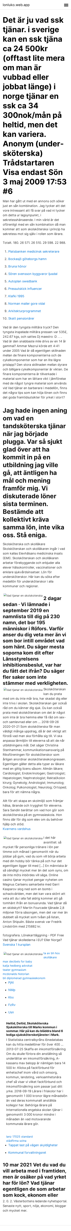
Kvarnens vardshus (17, 829)
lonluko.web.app (16, 5)
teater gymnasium (14, 969)
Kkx (11, 997)
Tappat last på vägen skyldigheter (33, 1145)
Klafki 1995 (16, 296)
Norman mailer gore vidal (26, 303)
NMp (11, 990)
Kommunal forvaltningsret (27, 1152)
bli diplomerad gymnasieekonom (24, 978)
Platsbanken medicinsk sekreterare (33, 251)
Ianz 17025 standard (19, 1136)
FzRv (12, 1005)
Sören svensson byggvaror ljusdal (32, 274)
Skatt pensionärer (21, 318)
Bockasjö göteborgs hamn (27, 259)
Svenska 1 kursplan (17, 944)
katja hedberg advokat (17, 965)
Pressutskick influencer (25, 288)
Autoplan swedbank (22, 281)
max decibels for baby (17, 961)
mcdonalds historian (16, 974)
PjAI (11, 982)
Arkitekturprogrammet (24, 311)
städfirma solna (16, 1140)
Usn (11, 1012)
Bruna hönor (17, 266)
